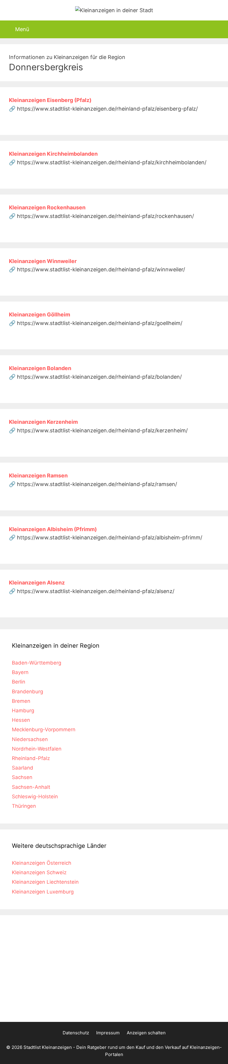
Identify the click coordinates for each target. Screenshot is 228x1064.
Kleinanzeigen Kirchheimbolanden (53, 154)
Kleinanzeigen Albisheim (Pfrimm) (53, 529)
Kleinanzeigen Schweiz (39, 872)
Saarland (22, 768)
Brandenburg (27, 692)
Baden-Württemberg (36, 663)
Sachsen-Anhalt (31, 787)
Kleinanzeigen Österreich (41, 863)
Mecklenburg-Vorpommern (43, 729)
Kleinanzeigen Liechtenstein (45, 882)
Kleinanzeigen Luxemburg (43, 892)
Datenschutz (76, 1033)
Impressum (108, 1033)
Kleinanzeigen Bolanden (40, 368)
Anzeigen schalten (146, 1033)
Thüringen (24, 806)
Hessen (21, 720)
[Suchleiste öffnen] (218, 29)
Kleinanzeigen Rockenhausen (47, 207)
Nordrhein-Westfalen (36, 749)
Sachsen (22, 777)
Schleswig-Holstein (35, 796)
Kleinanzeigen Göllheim (39, 314)
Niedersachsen (30, 739)
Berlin (18, 682)
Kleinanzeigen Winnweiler (43, 261)
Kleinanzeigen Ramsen (38, 475)
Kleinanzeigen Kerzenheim (43, 422)
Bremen (21, 701)
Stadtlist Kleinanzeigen (47, 1047)
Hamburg (23, 710)
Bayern (20, 672)
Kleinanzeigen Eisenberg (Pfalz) (50, 100)
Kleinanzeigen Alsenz (37, 582)
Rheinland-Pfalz (31, 758)
